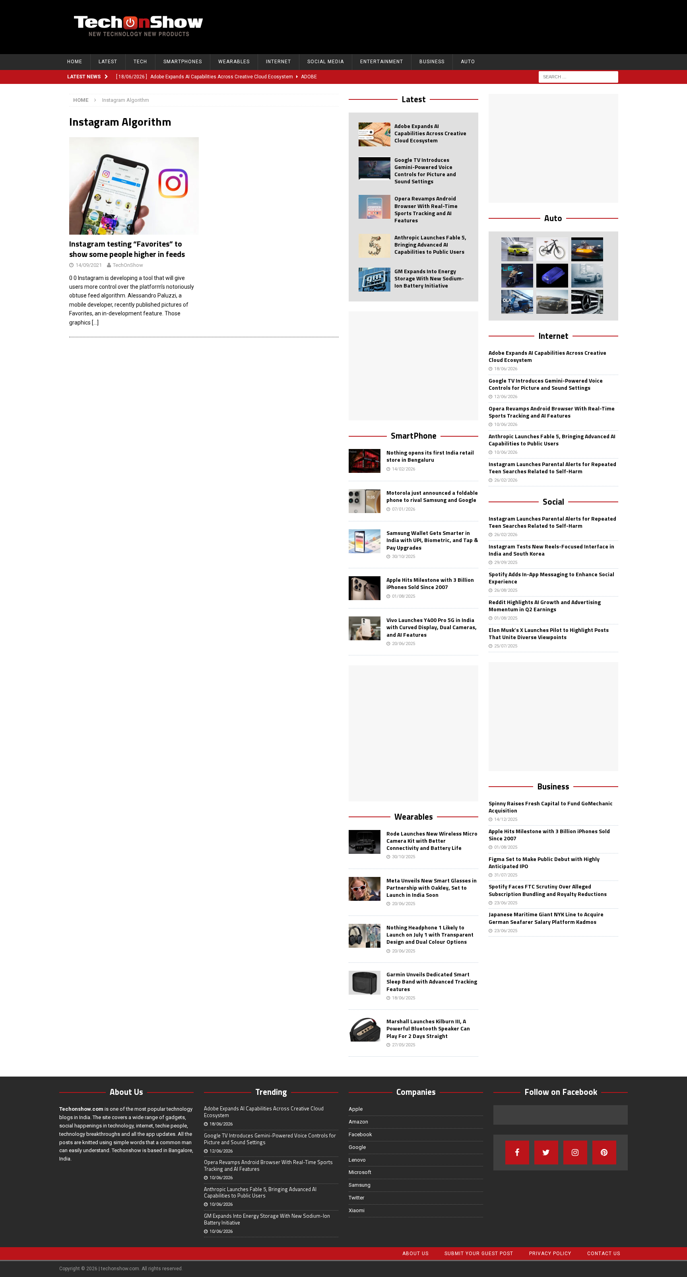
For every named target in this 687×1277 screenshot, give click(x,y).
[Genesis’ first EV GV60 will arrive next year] (517, 249)
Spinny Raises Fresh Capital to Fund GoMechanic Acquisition (551, 806)
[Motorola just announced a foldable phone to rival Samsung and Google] (364, 501)
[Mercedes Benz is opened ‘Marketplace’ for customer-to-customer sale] (587, 302)
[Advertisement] (475, 26)
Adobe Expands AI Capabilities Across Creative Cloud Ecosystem (430, 133)
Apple (356, 1109)
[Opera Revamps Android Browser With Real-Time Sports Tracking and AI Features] (374, 207)
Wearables (234, 61)
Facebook (360, 1134)
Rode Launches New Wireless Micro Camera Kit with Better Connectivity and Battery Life (431, 840)
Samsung (360, 1185)
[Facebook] (517, 1152)
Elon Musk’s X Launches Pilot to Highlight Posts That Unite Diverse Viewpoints (549, 633)
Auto (468, 61)
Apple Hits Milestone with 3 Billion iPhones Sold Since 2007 (430, 583)
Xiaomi (357, 1210)
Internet (278, 61)
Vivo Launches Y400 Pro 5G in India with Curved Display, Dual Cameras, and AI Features (431, 627)
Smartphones (182, 61)
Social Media (325, 61)
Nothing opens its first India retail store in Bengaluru (430, 456)
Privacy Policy (550, 1253)
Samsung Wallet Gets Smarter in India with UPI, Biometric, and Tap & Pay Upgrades (432, 540)
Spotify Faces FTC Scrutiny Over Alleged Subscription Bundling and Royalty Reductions (548, 890)
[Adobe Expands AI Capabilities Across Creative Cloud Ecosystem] (374, 134)
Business (431, 61)
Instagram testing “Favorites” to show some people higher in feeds (127, 248)
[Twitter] (546, 1152)
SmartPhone (414, 435)
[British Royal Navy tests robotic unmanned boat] (587, 249)
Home (74, 61)
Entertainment (381, 61)
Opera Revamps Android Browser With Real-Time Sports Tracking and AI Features (426, 209)
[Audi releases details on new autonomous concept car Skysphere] (552, 302)
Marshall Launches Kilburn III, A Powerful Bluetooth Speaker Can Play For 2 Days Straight (428, 1028)
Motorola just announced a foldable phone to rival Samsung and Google (432, 496)
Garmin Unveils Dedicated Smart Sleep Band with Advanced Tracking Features (431, 981)
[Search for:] (578, 76)
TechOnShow (128, 265)
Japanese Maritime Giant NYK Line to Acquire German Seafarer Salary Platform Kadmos (546, 917)
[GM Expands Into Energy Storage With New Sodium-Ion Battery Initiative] (374, 280)
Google (357, 1147)
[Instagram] (575, 1152)
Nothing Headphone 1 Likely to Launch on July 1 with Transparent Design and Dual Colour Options (430, 934)
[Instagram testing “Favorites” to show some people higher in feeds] (134, 186)
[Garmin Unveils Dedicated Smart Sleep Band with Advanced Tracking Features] (364, 983)
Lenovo (357, 1160)
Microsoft (360, 1172)
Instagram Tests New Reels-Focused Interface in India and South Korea (551, 550)
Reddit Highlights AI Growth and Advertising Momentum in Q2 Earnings (545, 605)
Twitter (356, 1198)
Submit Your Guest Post (478, 1253)
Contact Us (603, 1253)
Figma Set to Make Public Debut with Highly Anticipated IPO (544, 862)
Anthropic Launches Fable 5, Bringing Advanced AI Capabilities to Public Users (430, 244)
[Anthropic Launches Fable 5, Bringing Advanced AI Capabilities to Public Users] (374, 246)
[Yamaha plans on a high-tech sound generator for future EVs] (552, 276)
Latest (108, 61)
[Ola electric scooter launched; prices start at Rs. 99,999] (517, 302)
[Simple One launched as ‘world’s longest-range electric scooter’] (517, 276)
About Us (415, 1253)
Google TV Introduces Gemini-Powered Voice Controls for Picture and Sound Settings (425, 170)
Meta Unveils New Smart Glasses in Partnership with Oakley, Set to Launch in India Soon (431, 887)
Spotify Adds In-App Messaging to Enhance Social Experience (551, 577)
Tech (140, 61)
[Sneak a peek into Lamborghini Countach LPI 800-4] (587, 276)
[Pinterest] (604, 1152)
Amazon (358, 1122)
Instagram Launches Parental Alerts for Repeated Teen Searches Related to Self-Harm (552, 467)
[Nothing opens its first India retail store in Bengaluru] (364, 461)
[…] (95, 322)
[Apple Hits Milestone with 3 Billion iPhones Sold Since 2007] (364, 588)
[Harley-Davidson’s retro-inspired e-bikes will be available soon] (552, 249)
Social (553, 501)
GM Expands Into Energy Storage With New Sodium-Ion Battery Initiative (429, 278)
